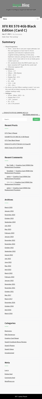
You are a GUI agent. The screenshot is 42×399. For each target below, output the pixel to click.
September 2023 (10, 222)
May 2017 (8, 295)
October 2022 (9, 247)
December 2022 (10, 240)
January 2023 (9, 236)
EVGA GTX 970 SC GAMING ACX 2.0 (15, 112)
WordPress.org (9, 381)
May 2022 (8, 266)
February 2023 (9, 233)
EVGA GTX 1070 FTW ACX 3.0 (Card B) (18, 144)
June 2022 (8, 262)
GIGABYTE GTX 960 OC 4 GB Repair (17, 137)
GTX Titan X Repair (11, 133)
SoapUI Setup (9, 349)
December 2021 (10, 284)
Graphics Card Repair (12, 338)
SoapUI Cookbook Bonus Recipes (16, 342)
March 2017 (8, 299)
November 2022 (10, 244)
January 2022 (9, 280)
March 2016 (8, 313)
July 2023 (8, 226)
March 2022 (8, 273)
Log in (7, 370)
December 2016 (10, 302)
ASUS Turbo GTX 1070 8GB (14, 148)
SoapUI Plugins (10, 345)
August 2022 (9, 255)
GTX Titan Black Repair (12, 140)
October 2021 (9, 291)
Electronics (8, 331)
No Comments (17, 34)
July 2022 (8, 258)
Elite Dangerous (10, 334)
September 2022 (10, 251)
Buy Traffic (10, 165)
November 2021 (10, 288)
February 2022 (9, 277)
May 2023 (8, 229)
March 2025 (8, 207)
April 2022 (8, 269)
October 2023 (9, 218)
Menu (5, 19)
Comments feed (10, 377)
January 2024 (9, 211)
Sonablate (10, 171)
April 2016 (8, 310)
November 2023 (10, 215)
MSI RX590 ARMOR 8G (31, 114)
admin (9, 176)
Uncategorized (9, 353)
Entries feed (8, 374)
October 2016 (9, 306)
